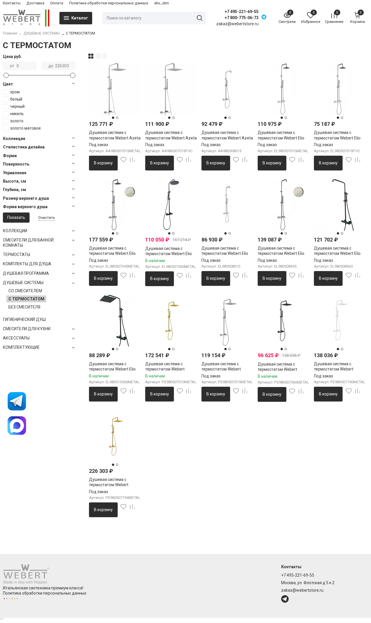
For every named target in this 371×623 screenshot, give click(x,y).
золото (16, 121)
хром (15, 92)
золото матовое (25, 128)
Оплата (56, 3)
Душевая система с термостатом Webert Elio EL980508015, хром (224, 253)
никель (17, 113)
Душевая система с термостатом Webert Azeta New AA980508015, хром (227, 137)
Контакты (12, 3)
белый (16, 99)
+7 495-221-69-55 (242, 11)
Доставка (35, 3)
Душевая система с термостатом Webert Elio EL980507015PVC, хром (337, 137)
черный (17, 106)
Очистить (46, 217)
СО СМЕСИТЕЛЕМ (25, 290)
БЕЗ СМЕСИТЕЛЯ (24, 307)
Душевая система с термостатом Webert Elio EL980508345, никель (281, 253)
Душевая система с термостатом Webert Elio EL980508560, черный (337, 253)
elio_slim (161, 3)
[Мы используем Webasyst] (11, 598)
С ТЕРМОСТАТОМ (26, 299)
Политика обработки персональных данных (108, 3)
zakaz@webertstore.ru (302, 590)
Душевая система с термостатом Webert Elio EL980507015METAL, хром (282, 137)
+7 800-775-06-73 (242, 17)
